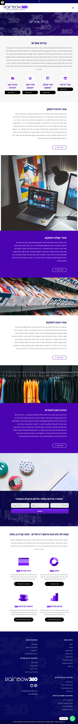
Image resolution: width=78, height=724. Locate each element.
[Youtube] (31, 685)
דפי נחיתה (36, 424)
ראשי (42, 28)
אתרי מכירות (23, 342)
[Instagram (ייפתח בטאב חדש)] (39, 1)
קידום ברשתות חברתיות (65, 703)
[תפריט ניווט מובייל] (73, 8)
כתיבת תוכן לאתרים (56, 410)
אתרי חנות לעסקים (56, 322)
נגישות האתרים (57, 138)
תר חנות (24, 60)
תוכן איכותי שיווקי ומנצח (26, 436)
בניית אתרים (39, 43)
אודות (71, 647)
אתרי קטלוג (32, 54)
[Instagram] (35, 685)
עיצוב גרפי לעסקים (32, 647)
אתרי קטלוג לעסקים (56, 237)
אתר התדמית (26, 135)
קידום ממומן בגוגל (67, 688)
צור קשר (70, 666)
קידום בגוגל (69, 657)
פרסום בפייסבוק (68, 700)
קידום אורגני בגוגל (26, 424)
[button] (59, 147)
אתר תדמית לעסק (57, 109)
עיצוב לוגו (35, 644)
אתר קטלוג (29, 57)
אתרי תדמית (41, 51)
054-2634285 (33, 694)
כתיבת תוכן (63, 415)
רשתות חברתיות (68, 660)
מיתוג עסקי (69, 650)
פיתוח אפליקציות (67, 663)
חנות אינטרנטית (62, 333)
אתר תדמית (58, 114)
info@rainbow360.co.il (30, 691)
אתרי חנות (26, 327)
